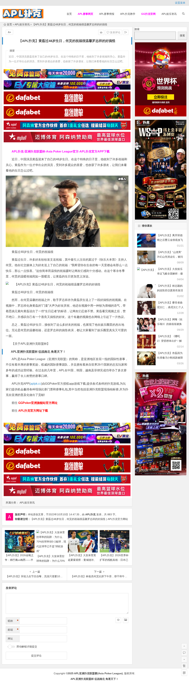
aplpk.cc (35, 383)
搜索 (137, 29)
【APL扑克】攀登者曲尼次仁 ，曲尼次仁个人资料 (170, 307)
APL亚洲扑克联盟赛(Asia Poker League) (98, 673)
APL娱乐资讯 (169, 13)
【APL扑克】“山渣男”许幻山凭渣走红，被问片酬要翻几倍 (170, 257)
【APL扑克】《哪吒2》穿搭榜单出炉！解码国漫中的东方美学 (169, 341)
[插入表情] (118, 620)
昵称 (13, 621)
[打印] (101, 32)
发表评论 (114, 32)
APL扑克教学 (127, 13)
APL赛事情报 (106, 13)
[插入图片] (125, 620)
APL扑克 (90, 514)
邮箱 (13, 630)
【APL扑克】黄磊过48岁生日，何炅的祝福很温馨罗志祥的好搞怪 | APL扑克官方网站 (79, 519)
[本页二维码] (184, 673)
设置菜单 (180, 2)
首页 (69, 13)
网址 (10, 638)
